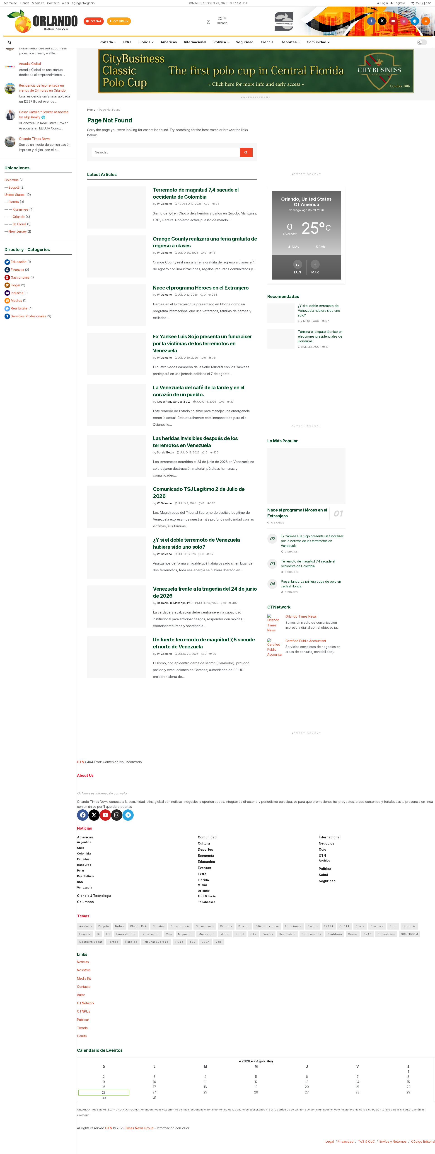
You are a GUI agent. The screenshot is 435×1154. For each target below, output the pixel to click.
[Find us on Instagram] (404, 21)
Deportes (289, 42)
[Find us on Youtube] (393, 21)
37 (232, 401)
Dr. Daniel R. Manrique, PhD (175, 603)
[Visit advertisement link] (256, 71)
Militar (225, 934)
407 (235, 603)
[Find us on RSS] (425, 21)
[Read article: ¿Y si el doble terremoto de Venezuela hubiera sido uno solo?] (116, 557)
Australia (85, 926)
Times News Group (139, 1128)
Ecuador (83, 859)
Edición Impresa (267, 926)
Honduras (84, 865)
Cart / (424, 3)
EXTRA (329, 926)
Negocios (326, 843)
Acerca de (10, 3)
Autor (65, 3)
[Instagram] (116, 815)
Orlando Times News (34, 139)
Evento (313, 926)
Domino (243, 926)
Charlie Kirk (138, 926)
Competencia (180, 926)
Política (219, 42)
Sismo (352, 934)
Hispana (85, 934)
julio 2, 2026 (186, 503)
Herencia (409, 926)
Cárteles (226, 926)
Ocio (322, 849)
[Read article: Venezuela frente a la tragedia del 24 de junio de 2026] (116, 606)
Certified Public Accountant (305, 641)
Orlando (19, 217)
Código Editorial (423, 1141)
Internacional (195, 42)
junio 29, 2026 (187, 653)
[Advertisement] (306, 139)
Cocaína (158, 926)
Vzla (219, 941)
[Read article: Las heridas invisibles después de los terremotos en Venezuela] (116, 456)
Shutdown (334, 934)
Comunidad (316, 42)
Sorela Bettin (165, 452)
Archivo (324, 860)
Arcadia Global (30, 64)
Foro (393, 926)
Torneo (113, 941)
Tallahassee (206, 902)
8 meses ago (309, 346)
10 (327, 346)
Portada (106, 42)
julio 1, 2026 (186, 554)
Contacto (53, 3)
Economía (206, 855)
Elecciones (293, 926)
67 (211, 554)
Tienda (24, 3)
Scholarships (311, 934)
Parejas (268, 934)
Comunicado (205, 926)
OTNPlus (120, 21)
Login (384, 3)
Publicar (83, 1020)
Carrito (82, 1036)
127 (212, 503)
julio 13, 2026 (189, 452)
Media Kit (38, 3)
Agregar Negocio (83, 3)
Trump (179, 941)
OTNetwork (85, 1003)
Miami (202, 885)
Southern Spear (90, 941)
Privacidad (345, 1141)
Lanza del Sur (125, 934)
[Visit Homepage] (42, 21)
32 (217, 203)
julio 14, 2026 (206, 401)
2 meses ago (309, 321)
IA (98, 934)
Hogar (15, 285)
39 (214, 653)
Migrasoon (206, 934)
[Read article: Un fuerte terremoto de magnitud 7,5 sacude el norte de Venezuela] (116, 657)
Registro (399, 3)
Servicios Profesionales (28, 316)
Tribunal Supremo (156, 941)
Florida (14, 202)
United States (14, 195)
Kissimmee (20, 209)
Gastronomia (20, 277)
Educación (19, 262)
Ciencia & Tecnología (94, 896)
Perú (80, 870)
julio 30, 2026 (187, 252)
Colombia (12, 180)
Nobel (240, 934)
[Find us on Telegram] (415, 21)
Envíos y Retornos (393, 1141)
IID (108, 934)
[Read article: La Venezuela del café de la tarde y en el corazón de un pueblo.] (116, 405)
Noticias (83, 962)
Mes (169, 934)
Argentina (84, 842)
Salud (323, 875)
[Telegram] (128, 815)
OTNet (95, 21)
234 (214, 294)
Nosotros (84, 970)
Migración (185, 934)
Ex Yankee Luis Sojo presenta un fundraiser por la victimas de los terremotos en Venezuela (202, 343)
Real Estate (19, 308)
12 (213, 252)
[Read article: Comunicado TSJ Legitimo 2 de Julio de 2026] (116, 507)
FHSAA (345, 926)
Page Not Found (110, 109)
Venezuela (84, 887)
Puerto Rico (85, 876)
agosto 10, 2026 (189, 203)
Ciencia (267, 42)
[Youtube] (105, 815)
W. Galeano (164, 203)
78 (213, 357)
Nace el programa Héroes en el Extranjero (201, 288)
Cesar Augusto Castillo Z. (174, 401)
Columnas (85, 902)
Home (91, 109)
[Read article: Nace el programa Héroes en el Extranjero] (116, 305)
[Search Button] (9, 42)
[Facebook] (82, 815)
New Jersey (18, 231)
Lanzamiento (151, 934)
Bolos (119, 926)
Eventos (204, 868)
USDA (205, 941)
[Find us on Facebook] (371, 21)
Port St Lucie (207, 896)
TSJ (192, 941)
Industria (17, 293)
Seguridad (245, 42)
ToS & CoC (366, 1141)
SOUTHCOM (409, 934)
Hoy (270, 1061)
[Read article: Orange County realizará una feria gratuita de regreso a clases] (116, 256)
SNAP (367, 934)
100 (215, 452)
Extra (127, 42)
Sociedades (386, 934)
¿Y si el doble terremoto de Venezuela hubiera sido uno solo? (319, 310)
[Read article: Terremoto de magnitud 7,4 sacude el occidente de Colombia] (116, 207)
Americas (168, 42)
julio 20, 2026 (187, 357)
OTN (80, 762)
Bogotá (14, 187)
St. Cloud (19, 224)
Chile (81, 848)
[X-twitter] (94, 815)
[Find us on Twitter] (382, 21)
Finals (360, 926)
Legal (330, 1141)
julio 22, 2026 (187, 294)
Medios (16, 300)
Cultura (204, 843)
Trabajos (131, 941)
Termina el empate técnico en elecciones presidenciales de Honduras (320, 336)
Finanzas (17, 270)
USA (80, 882)
